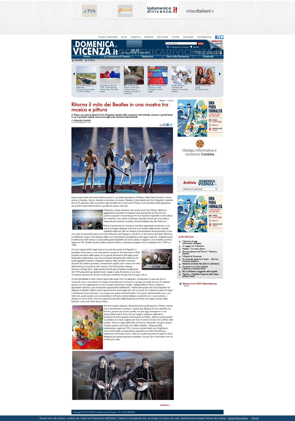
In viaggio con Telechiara (193, 246)
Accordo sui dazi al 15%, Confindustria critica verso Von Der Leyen (109, 89)
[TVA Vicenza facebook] (217, 38)
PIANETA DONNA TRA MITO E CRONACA (200, 264)
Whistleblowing (204, 37)
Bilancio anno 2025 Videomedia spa (200, 284)
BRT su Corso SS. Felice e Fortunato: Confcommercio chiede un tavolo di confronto (132, 90)
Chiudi (255, 418)
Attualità (78, 60)
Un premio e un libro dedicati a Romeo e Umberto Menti (195, 268)
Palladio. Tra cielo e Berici (193, 249)
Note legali (188, 37)
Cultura (91, 60)
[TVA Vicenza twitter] (222, 38)
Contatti (175, 37)
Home (86, 56)
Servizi (124, 37)
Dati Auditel (162, 37)
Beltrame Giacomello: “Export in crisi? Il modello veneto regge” (157, 89)
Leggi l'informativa (238, 418)
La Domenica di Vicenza (117, 56)
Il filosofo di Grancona (192, 256)
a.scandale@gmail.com (81, 122)
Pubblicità (148, 37)
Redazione (147, 56)
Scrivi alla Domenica (178, 56)
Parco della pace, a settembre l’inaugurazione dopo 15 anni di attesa (85, 89)
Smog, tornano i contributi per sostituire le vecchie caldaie (179, 89)
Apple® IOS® (199, 170)
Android (182, 170)
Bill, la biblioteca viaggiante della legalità (199, 272)
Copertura (135, 37)
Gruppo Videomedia (107, 37)
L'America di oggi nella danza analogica (191, 242)
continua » (165, 405)
